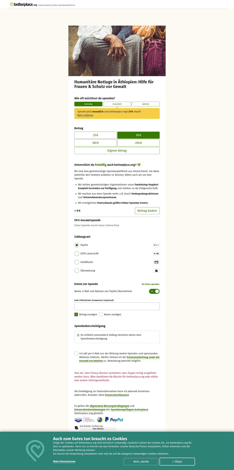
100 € (95, 143)
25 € (95, 135)
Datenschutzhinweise (117, 394)
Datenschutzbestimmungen (89, 409)
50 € (138, 135)
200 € (138, 143)
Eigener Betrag (117, 150)
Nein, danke (141, 461)
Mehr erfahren (85, 115)
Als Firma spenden (150, 284)
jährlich (145, 104)
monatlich (117, 104)
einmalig (88, 104)
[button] (100, 419)
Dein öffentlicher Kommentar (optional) (94, 300)
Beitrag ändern (147, 211)
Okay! (178, 461)
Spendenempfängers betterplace (129, 409)
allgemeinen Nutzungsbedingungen (109, 405)
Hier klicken (98, 429)
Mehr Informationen (64, 461)
